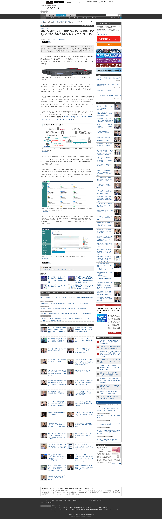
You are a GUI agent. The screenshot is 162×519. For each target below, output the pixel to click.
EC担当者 (95, 1)
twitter (41, 12)
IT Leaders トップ (44, 21)
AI (70, 18)
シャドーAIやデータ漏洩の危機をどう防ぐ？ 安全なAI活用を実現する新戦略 (84, 403)
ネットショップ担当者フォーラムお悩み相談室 (78, 509)
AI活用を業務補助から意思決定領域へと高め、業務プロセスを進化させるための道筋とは (84, 382)
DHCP (54, 269)
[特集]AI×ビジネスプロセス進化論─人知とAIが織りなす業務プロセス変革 (108, 310)
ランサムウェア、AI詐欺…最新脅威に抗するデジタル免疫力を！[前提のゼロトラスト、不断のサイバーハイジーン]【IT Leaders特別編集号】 (67, 319)
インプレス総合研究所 (88, 507)
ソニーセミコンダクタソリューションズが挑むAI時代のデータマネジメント (84, 414)
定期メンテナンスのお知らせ (104, 90)
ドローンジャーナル (113, 509)
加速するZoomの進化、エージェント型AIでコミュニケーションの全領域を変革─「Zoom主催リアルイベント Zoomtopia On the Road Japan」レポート (84, 458)
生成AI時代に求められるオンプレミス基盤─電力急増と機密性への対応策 (57, 477)
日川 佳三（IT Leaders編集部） (59, 39)
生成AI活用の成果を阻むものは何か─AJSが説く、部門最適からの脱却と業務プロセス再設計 (57, 340)
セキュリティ (82, 18)
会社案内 (75, 500)
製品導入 (79, 2)
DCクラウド (69, 2)
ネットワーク (63, 21)
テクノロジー (61, 15)
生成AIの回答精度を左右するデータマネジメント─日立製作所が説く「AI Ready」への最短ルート (57, 424)
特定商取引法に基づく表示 (96, 500)
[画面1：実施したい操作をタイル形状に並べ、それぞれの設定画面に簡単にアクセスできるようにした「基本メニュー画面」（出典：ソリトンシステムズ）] (67, 207)
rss (46, 12)
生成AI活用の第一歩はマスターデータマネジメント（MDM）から (105, 166)
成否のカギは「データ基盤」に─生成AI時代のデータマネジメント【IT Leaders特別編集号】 (65, 303)
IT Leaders (49, 7)
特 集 (71, 15)
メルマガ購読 (59, 500)
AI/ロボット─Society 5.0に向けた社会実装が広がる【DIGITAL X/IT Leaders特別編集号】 (64, 308)
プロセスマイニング (63, 18)
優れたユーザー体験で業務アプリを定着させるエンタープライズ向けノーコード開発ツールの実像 (57, 446)
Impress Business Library (103, 30)
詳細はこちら (115, 463)
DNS (58, 269)
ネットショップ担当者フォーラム (59, 509)
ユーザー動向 (52, 18)
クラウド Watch (98, 507)
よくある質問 (49, 502)
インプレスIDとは (102, 34)
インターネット (71, 269)
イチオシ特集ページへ (113, 332)
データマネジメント (92, 18)
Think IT (71, 507)
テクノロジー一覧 (54, 21)
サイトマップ (107, 500)
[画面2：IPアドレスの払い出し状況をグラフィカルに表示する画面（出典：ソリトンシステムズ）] (67, 255)
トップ (43, 16)
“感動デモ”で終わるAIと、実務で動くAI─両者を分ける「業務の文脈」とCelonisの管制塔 (83, 329)
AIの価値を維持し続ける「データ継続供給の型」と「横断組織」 (104, 185)
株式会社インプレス (56, 505)
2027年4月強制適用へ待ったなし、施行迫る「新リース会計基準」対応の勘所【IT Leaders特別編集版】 (66, 297)
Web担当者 (89, 1)
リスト (49, 41)
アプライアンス (63, 269)
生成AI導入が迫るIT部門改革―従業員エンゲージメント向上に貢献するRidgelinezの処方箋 (84, 467)
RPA (75, 18)
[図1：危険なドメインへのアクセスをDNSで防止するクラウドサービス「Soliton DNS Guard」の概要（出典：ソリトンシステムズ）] (67, 147)
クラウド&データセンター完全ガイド (59, 507)
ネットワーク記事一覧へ (87, 25)
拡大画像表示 (45, 151)
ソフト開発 (100, 1)
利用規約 (53, 500)
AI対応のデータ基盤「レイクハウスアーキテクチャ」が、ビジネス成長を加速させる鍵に (84, 350)
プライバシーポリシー (84, 500)
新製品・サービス (71, 21)
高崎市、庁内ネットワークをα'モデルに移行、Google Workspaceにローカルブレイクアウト (84, 286)
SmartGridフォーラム (108, 507)
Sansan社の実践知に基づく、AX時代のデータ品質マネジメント (105, 133)
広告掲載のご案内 (68, 500)
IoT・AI (105, 1)
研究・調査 (111, 1)
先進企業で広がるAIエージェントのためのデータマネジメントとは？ (84, 435)
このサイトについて (45, 500)
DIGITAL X (105, 509)
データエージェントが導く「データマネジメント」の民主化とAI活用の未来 (84, 340)
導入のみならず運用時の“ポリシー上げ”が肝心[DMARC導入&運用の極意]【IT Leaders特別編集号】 (66, 313)
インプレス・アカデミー (57, 511)
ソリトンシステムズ (47, 269)
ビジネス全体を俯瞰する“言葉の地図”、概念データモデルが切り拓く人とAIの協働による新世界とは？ (57, 403)
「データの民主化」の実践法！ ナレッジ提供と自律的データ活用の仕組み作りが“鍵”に (84, 393)
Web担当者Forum (78, 507)
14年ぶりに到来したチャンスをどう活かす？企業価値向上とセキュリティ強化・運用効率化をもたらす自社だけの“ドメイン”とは (104, 285)
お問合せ (42, 502)
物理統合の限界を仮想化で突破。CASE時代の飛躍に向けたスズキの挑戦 (84, 424)
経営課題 (51, 15)
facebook (44, 12)
